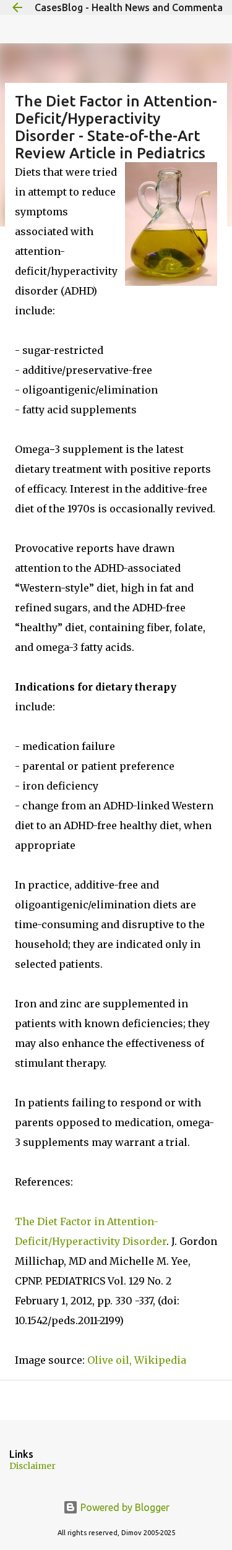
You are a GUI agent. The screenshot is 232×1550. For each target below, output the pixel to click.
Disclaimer (32, 1465)
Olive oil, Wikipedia (136, 1360)
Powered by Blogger (124, 1507)
